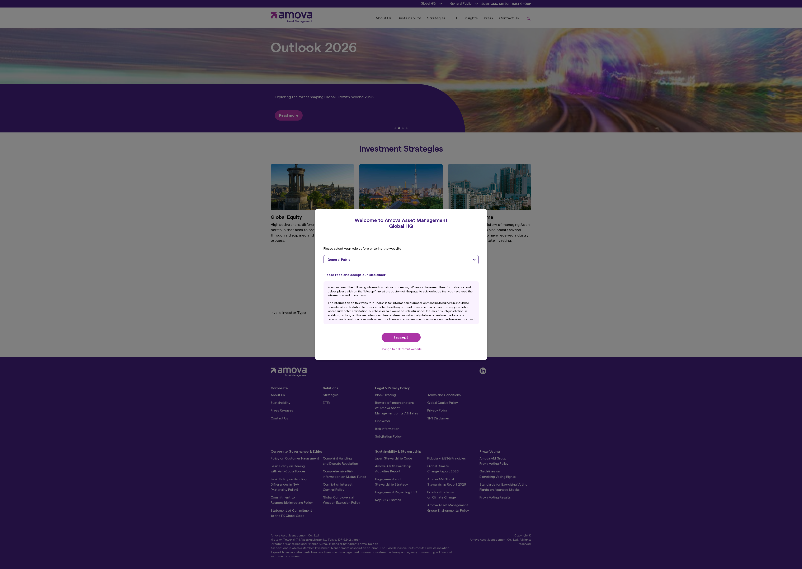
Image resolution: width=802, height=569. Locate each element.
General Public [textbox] (338, 259)
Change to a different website (401, 349)
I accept (401, 337)
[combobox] (401, 259)
